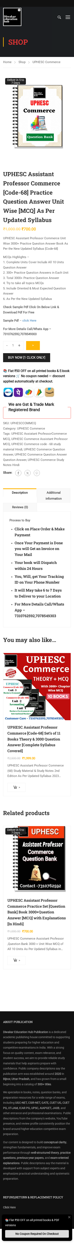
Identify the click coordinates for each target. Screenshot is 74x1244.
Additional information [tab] (54, 495)
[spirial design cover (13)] (37, 119)
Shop (21, 62)
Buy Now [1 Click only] (26, 357)
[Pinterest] (37, 473)
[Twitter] (27, 473)
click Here (29, 320)
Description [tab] (20, 492)
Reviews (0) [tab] (20, 507)
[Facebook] (18, 473)
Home (7, 62)
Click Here (9, 1207)
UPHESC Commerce (46, 62)
